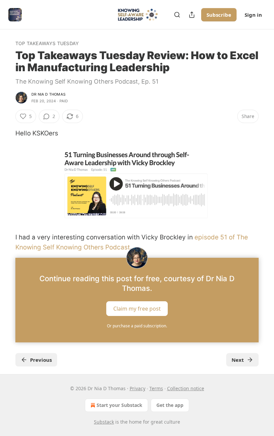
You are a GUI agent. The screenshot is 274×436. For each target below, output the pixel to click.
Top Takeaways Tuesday (47, 43)
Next (238, 359)
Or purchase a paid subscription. (137, 326)
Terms (156, 388)
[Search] (177, 14)
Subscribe (219, 14)
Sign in (253, 14)
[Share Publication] (191, 14)
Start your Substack (119, 405)
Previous (41, 359)
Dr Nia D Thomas (48, 94)
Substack (104, 422)
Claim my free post (137, 308)
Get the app (169, 405)
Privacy (137, 388)
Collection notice (185, 388)
